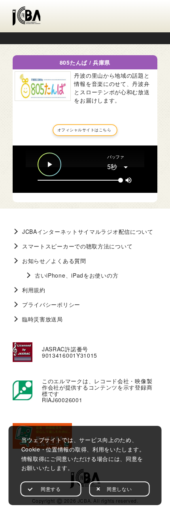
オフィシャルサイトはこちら (84, 129)
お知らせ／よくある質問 (54, 261)
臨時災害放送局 (42, 319)
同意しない (119, 488)
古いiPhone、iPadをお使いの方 (76, 275)
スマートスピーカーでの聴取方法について (77, 246)
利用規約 (33, 290)
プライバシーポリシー (51, 304)
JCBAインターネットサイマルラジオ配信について (87, 231)
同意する (50, 488)
